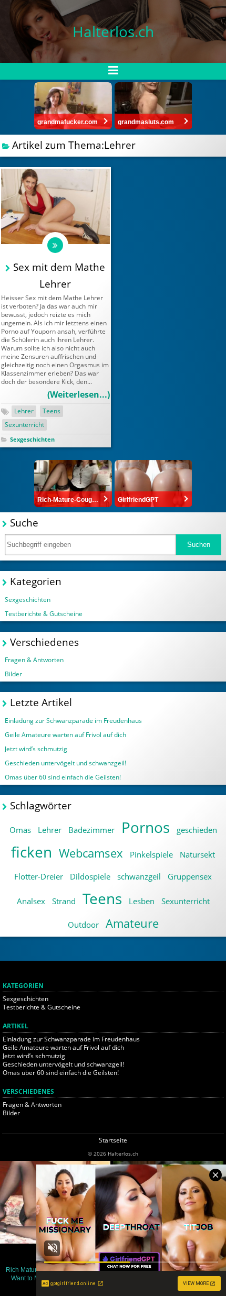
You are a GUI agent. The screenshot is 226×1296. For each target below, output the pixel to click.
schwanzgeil (139, 876)
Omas (20, 830)
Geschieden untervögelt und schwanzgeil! (65, 763)
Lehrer (24, 411)
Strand (64, 901)
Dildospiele (90, 876)
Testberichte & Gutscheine (44, 613)
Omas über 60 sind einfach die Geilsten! (63, 777)
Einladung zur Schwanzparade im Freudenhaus (73, 720)
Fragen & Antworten (34, 659)
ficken (31, 852)
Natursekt (197, 854)
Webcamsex (91, 853)
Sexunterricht (24, 424)
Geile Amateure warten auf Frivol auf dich (65, 734)
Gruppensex (190, 876)
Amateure (132, 923)
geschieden (197, 830)
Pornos (145, 827)
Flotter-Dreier (38, 876)
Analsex (31, 901)
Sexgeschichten (32, 439)
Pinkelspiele (151, 854)
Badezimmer (91, 830)
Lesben (142, 901)
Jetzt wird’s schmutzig (36, 748)
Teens (51, 411)
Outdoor (83, 924)
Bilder (13, 673)
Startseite (113, 1140)
